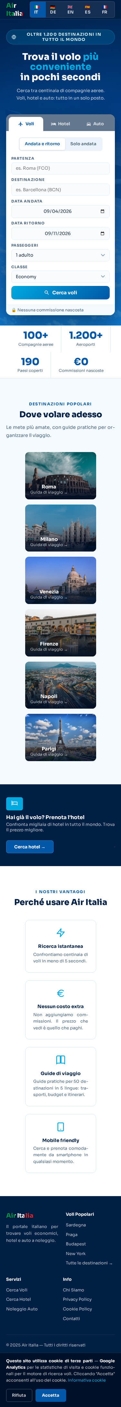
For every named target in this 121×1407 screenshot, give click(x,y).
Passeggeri (24, 245)
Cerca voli (64, 293)
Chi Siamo (73, 1290)
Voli (29, 124)
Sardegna (76, 1225)
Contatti (71, 1318)
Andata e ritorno (42, 143)
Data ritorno (28, 223)
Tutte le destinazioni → (89, 1263)
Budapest (76, 1244)
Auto (98, 124)
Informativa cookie (87, 1380)
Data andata (27, 201)
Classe (19, 267)
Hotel (64, 124)
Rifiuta (19, 1395)
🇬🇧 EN (70, 10)
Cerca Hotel (18, 1299)
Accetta (50, 1395)
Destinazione (28, 179)
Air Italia (14, 10)
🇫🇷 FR (104, 10)
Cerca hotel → (29, 847)
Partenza (23, 158)
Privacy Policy (77, 1299)
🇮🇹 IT (37, 10)
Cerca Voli (16, 1290)
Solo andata (83, 143)
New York (76, 1253)
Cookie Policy (77, 1309)
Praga (71, 1234)
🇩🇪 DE (53, 10)
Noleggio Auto (22, 1309)
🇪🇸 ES (88, 10)
